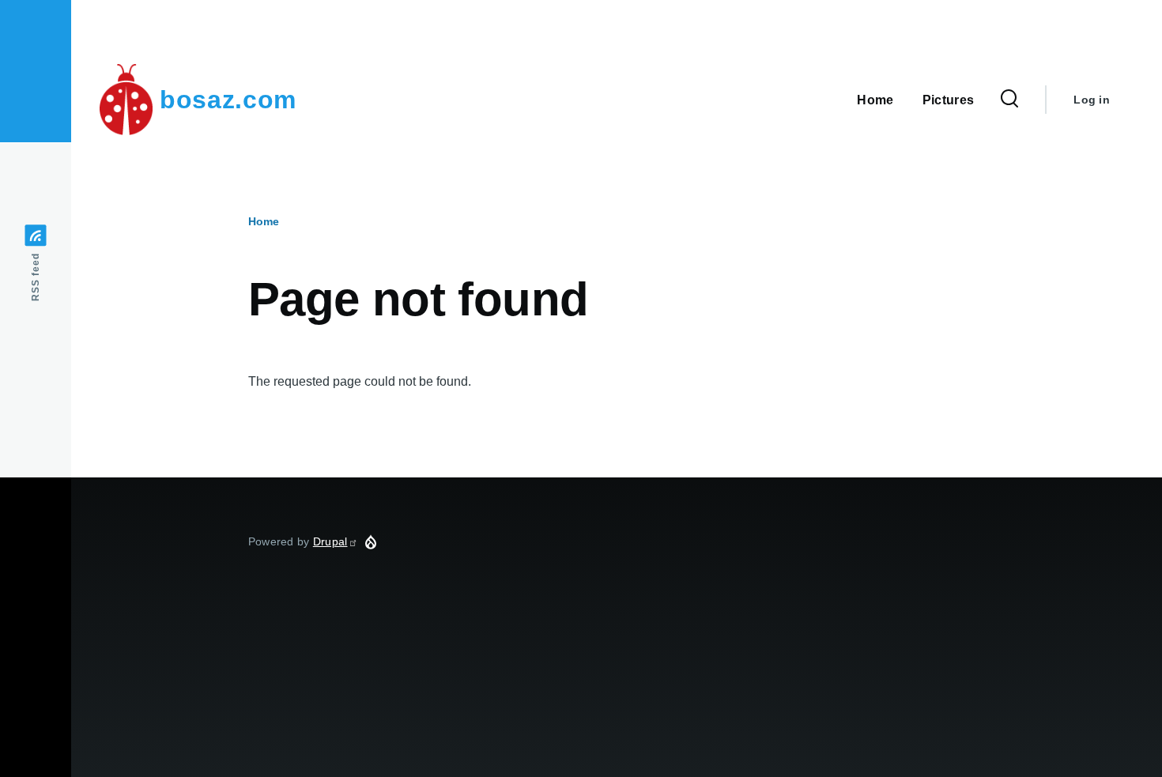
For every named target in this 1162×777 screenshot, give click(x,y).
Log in (1091, 99)
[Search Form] (1009, 99)
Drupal (330, 541)
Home (263, 221)
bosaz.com (228, 99)
